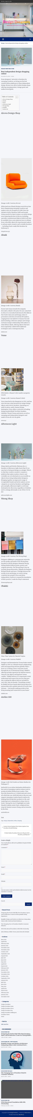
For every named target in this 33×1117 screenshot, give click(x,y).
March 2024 (4, 990)
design (5, 820)
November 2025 (5, 949)
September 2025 (5, 953)
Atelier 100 (5, 109)
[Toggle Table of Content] (16, 97)
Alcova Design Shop (8, 99)
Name (3, 867)
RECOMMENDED (6, 1029)
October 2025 (4, 951)
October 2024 (4, 976)
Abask (4, 100)
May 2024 (3, 986)
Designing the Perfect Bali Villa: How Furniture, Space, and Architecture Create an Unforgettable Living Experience (15, 914)
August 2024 (4, 980)
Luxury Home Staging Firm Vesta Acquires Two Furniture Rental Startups (16, 827)
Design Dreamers (14, 1112)
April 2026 (4, 941)
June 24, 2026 (4, 1037)
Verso (4, 102)
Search (3, 901)
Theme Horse (27, 1112)
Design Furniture (5, 1004)
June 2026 (3, 939)
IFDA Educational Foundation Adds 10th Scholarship (15, 928)
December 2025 (5, 947)
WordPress (21, 1114)
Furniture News (5, 1014)
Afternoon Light (7, 104)
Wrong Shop (6, 105)
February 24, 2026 (5, 1105)
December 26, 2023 (5, 76)
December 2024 (5, 972)
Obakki (5, 107)
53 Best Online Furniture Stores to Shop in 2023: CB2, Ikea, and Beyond (16, 833)
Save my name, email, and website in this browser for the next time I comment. (16, 890)
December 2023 (5, 996)
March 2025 (4, 966)
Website (3, 881)
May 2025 (3, 962)
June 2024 (3, 984)
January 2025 (4, 970)
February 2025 (5, 968)
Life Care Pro (4, 1024)
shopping (19, 820)
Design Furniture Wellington (9, 1012)
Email (3, 874)
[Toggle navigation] (3, 39)
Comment (4, 847)
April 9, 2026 (4, 1076)
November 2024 (5, 974)
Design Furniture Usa (7, 1010)
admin (12, 76)
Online (15, 820)
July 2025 (3, 958)
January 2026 (4, 945)
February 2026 (5, 943)
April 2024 (4, 988)
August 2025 (4, 956)
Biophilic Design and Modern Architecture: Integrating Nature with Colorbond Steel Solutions (14, 1045)
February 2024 (5, 992)
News (2, 1016)
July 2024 (3, 982)
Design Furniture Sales (7, 1006)
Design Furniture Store (7, 68)
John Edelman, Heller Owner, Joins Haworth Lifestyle (15, 931)
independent (10, 820)
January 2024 (4, 994)
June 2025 (3, 960)
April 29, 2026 (4, 1047)
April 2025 (4, 964)
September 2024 (5, 978)
